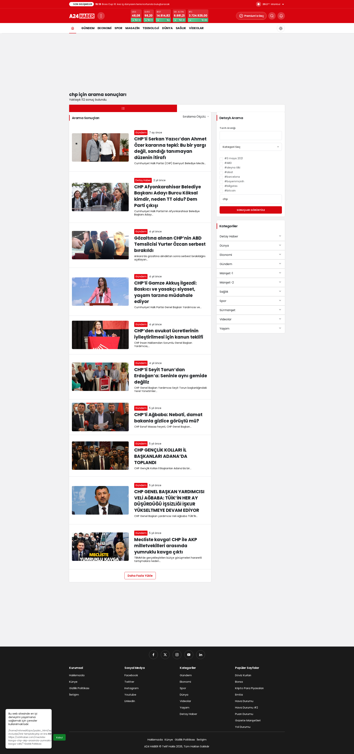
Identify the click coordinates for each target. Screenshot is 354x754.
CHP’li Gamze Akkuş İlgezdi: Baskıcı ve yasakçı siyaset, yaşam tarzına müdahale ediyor (165, 292)
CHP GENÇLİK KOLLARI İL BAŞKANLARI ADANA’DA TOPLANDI (160, 456)
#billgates (230, 186)
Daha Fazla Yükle (140, 576)
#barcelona (232, 177)
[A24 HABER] (81, 15)
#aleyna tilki (232, 167)
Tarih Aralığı (228, 128)
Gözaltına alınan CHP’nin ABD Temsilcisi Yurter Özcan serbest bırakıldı (170, 244)
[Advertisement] (177, 62)
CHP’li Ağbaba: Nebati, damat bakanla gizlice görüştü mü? (168, 418)
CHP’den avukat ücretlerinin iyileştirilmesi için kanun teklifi (168, 334)
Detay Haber (143, 180)
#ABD (228, 163)
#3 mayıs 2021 (233, 158)
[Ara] (272, 16)
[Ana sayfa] (72, 28)
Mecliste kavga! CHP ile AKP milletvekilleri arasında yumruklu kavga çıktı (165, 546)
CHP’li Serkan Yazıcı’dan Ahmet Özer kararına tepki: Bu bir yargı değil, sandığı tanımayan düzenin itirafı (170, 148)
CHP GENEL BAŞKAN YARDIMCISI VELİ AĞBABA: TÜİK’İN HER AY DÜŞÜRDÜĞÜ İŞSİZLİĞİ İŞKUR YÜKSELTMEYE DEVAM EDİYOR (169, 501)
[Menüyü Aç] (101, 16)
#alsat (228, 172)
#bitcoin (230, 190)
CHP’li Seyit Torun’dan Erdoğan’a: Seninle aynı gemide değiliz (170, 376)
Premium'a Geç (254, 16)
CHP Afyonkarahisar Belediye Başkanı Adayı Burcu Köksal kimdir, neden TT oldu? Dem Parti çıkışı (167, 196)
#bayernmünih (234, 181)
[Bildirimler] (281, 16)
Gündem (140, 132)
